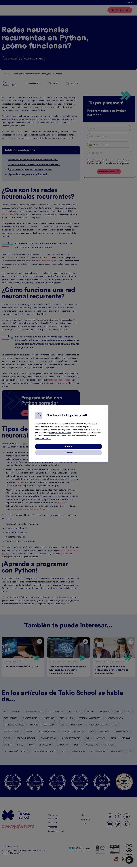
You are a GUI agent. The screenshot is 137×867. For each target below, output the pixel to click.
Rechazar (68, 453)
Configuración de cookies (60, 433)
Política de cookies (43, 439)
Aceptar (68, 446)
